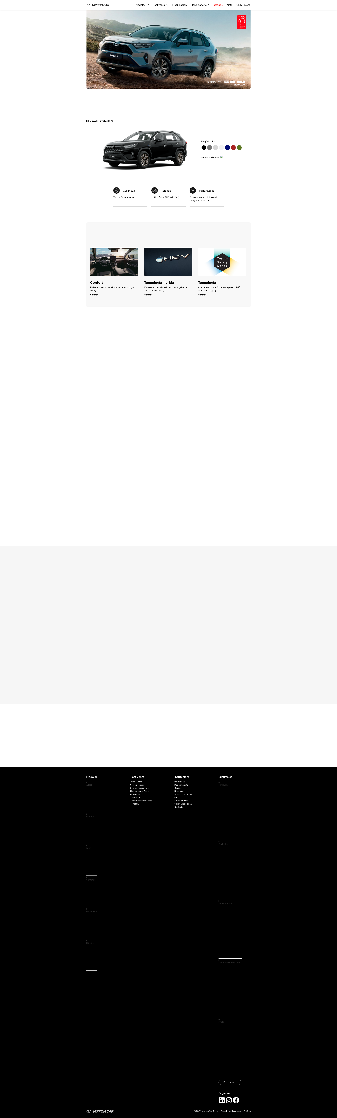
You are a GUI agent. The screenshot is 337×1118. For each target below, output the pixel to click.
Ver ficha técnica (210, 157)
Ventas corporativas (183, 794)
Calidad (177, 788)
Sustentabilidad (181, 801)
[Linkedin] (222, 1100)
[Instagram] (229, 1100)
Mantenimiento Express (140, 791)
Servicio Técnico (137, 785)
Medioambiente (181, 785)
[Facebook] (236, 1100)
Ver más (94, 294)
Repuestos (135, 794)
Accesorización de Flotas (141, 801)
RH (175, 797)
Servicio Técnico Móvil (139, 788)
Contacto (178, 807)
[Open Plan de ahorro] (209, 5)
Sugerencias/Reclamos (184, 804)
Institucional (179, 782)
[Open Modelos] (148, 5)
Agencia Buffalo (243, 1111)
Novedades (179, 791)
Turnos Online (136, 782)
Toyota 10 (134, 804)
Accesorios (135, 797)
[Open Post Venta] (167, 5)
